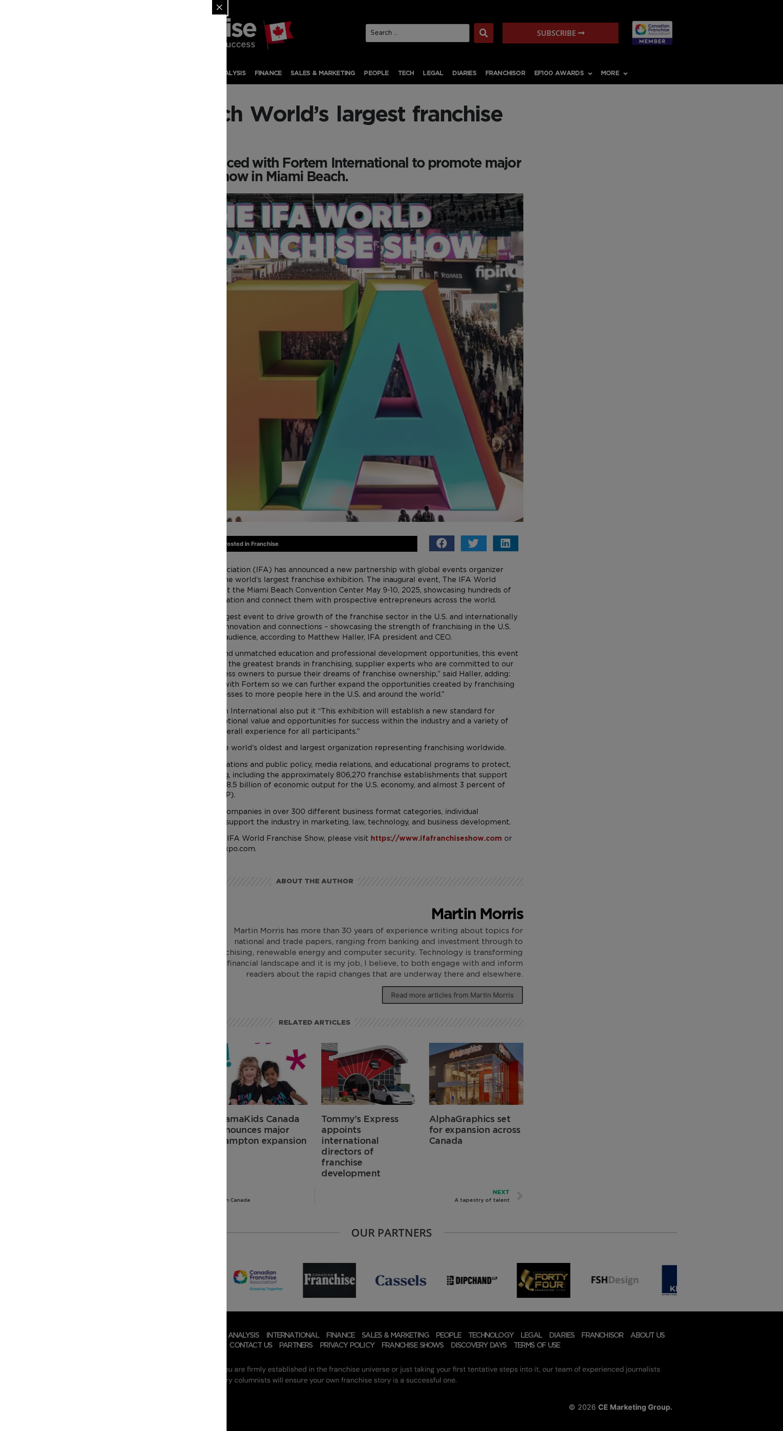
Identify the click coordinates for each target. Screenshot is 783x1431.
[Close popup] (219, 7)
